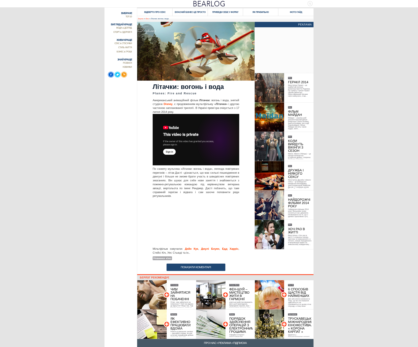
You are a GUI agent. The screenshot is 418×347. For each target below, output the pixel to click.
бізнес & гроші (124, 51)
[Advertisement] (196, 222)
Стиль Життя (234, 285)
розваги (127, 63)
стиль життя (125, 47)
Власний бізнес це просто (190, 12)
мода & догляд (124, 28)
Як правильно (260, 12)
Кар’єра (173, 314)
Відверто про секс (155, 12)
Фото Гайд (296, 12)
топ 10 (129, 16)
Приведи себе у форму (225, 12)
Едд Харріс (230, 248)
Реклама (305, 24)
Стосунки (174, 285)
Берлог (141, 19)
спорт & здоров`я (122, 32)
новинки (127, 67)
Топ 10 (291, 285)
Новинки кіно (162, 258)
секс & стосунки (123, 43)
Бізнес (232, 314)
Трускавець (293, 314)
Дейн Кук (191, 248)
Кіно (147, 19)
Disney (168, 104)
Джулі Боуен (210, 248)
